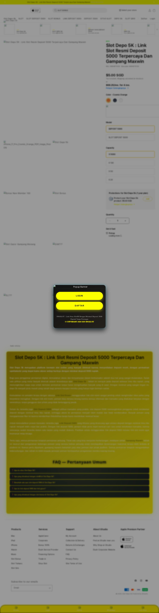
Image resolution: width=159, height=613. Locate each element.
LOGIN (79, 296)
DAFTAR (79, 306)
